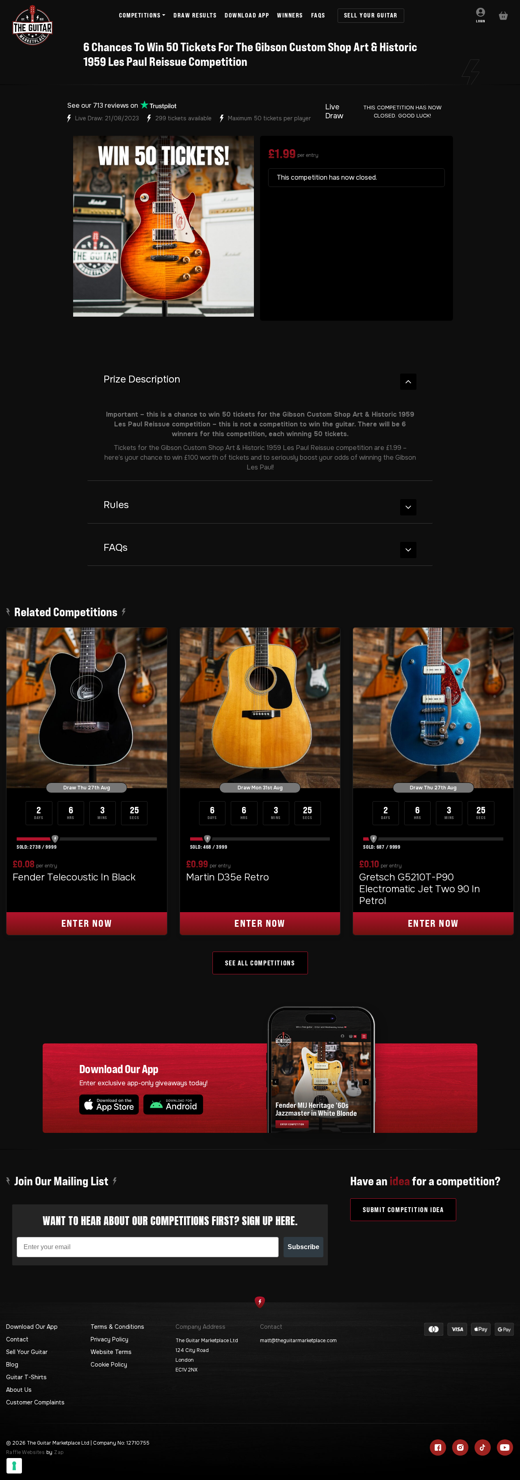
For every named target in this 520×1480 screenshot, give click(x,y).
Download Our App (32, 1326)
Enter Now (87, 923)
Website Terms (111, 1352)
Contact (17, 1339)
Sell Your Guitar (27, 1352)
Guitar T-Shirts (26, 1377)
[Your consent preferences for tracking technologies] (14, 1465)
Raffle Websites (25, 1452)
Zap (58, 1452)
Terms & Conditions (117, 1326)
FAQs (116, 548)
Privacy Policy (109, 1339)
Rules (116, 505)
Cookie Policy (109, 1364)
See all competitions (260, 963)
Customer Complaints (35, 1402)
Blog (12, 1364)
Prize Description (142, 379)
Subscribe (303, 1246)
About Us (19, 1389)
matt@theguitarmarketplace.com (298, 1340)
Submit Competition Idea (403, 1210)
